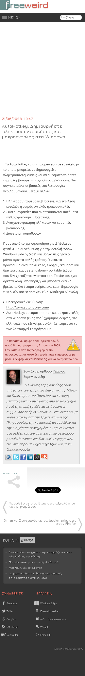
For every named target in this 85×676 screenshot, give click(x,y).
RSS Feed (12, 627)
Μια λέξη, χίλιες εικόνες (25, 567)
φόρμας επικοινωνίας (32, 359)
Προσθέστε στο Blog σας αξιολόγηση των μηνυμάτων (42, 504)
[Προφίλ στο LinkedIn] (30, 459)
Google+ (11, 619)
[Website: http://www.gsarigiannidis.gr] (8, 459)
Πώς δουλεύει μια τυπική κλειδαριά (34, 562)
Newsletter (12, 635)
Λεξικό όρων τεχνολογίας (53, 619)
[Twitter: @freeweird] (16, 459)
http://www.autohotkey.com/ (27, 307)
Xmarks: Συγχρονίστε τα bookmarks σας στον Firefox (40, 522)
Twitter (9, 611)
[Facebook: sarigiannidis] (23, 459)
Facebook (11, 603)
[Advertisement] (42, 71)
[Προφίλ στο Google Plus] (37, 459)
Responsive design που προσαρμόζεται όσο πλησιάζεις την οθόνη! (40, 554)
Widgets (44, 627)
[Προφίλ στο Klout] (45, 459)
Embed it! (45, 635)
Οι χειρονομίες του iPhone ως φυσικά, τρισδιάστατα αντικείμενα (35, 575)
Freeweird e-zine (49, 611)
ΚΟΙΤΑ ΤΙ (18, 540)
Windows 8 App (48, 603)
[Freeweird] (29, 5)
